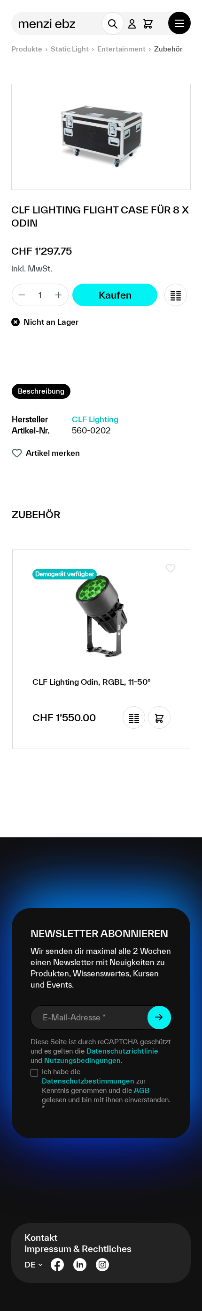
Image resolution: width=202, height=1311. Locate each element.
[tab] (41, 391)
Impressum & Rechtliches (78, 1249)
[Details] (159, 717)
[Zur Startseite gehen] (50, 23)
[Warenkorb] (148, 23)
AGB (141, 1090)
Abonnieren (159, 1017)
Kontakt (40, 1237)
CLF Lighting (95, 419)
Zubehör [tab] (36, 514)
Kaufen (115, 294)
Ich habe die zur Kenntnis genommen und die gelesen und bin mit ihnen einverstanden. (106, 1090)
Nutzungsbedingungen (82, 1060)
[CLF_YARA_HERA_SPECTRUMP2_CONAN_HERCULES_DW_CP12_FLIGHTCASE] (101, 137)
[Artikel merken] (170, 568)
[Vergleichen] (175, 295)
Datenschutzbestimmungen (88, 1081)
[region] (101, 137)
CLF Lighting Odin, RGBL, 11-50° (91, 681)
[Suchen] (112, 23)
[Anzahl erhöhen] (59, 295)
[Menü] (179, 23)
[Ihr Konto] (132, 23)
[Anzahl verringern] (21, 295)
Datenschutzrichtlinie (122, 1051)
